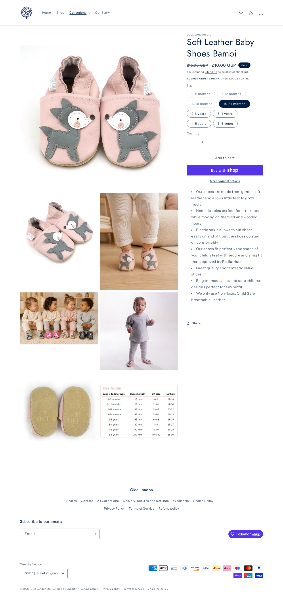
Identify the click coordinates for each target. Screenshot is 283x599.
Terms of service (134, 588)
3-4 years (225, 114)
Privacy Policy (114, 508)
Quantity (193, 133)
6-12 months (234, 95)
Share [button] (196, 323)
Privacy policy (111, 588)
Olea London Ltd (41, 588)
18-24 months (234, 104)
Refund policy (169, 508)
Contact (87, 501)
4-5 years (199, 124)
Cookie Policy (203, 501)
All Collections (108, 501)
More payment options (225, 181)
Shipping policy (158, 588)
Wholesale (181, 501)
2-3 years (198, 114)
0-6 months (203, 95)
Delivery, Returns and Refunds (146, 501)
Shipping (211, 71)
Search (71, 501)
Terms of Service (142, 508)
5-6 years (225, 124)
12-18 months (204, 105)
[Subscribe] (94, 534)
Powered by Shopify (64, 588)
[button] (79, 12)
